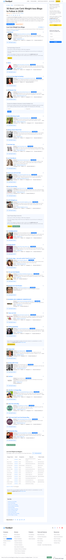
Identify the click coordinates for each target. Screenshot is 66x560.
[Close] (65, 555)
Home (28, 1)
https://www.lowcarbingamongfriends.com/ (25, 301)
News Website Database (19, 546)
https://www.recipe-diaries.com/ (23, 246)
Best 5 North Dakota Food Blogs (13, 513)
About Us (5, 534)
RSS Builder (39, 542)
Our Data (5, 536)
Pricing (58, 1)
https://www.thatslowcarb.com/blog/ (24, 419)
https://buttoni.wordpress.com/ (23, 287)
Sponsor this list (19, 24)
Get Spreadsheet (11, 344)
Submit (9, 111)
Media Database (32, 538)
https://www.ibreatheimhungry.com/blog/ (25, 391)
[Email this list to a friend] (17, 15)
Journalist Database (18, 542)
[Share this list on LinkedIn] (13, 15)
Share (7, 15)
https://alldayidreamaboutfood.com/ (24, 131)
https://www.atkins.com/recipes (23, 64)
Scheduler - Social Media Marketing (44, 544)
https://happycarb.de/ (21, 350)
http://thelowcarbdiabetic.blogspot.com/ (25, 273)
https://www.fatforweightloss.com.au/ (24, 201)
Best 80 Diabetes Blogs (12, 511)
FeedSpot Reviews (6, 540)
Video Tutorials (57, 534)
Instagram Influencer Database (20, 548)
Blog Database (17, 536)
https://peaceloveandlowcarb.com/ (24, 174)
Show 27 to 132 (12, 444)
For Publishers (31, 534)
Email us (9, 58)
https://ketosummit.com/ (22, 188)
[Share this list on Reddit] (15, 15)
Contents (21, 13)
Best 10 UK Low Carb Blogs (13, 504)
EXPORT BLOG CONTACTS (43, 1)
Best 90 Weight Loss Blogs (12, 514)
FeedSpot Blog (57, 542)
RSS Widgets (39, 538)
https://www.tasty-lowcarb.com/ (23, 314)
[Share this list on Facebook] (9, 15)
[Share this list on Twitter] (11, 15)
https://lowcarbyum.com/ (22, 146)
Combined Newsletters (41, 536)
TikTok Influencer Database (19, 553)
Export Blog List (16, 226)
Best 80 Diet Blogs (11, 507)
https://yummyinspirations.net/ (23, 328)
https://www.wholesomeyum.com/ (23, 91)
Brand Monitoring (40, 534)
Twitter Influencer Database (19, 550)
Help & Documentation (58, 536)
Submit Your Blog (10, 24)
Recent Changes (57, 538)
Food (12, 5)
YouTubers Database (18, 544)
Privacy (4, 542)
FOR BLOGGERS (34, 1)
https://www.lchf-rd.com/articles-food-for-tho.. (26, 78)
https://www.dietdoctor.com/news (23, 33)
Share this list (9, 519)
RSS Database (17, 534)
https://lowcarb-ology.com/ (22, 260)
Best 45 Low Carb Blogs (12, 501)
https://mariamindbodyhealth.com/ (24, 117)
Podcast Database (18, 538)
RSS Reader (31, 536)
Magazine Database (18, 540)
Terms (4, 544)
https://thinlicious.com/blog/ (22, 405)
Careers (7, 538)
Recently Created (57, 540)
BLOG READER (51, 1)
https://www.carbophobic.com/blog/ (24, 432)
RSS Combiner (40, 540)
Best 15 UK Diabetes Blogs (12, 510)
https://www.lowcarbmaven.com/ (23, 159)
